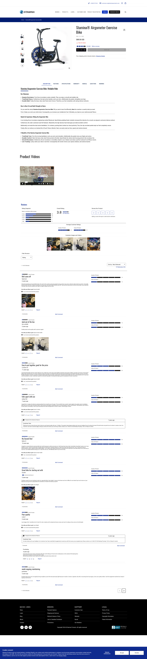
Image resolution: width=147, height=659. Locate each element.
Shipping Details (100, 56)
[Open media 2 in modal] (49, 48)
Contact (22, 622)
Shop (21, 610)
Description (46, 83)
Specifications (66, 83)
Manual (84, 83)
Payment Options (52, 610)
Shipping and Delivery (53, 613)
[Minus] (78, 50)
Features (56, 83)
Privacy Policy (62, 655)
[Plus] (84, 50)
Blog (21, 616)
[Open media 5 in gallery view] (22, 60)
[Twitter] (26, 627)
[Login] (122, 3)
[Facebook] (22, 627)
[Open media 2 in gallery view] (22, 42)
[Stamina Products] (27, 12)
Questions (93, 83)
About (21, 619)
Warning (101, 83)
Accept (122, 653)
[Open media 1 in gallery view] (22, 36)
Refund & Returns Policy (53, 616)
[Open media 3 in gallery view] (22, 48)
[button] (125, 3)
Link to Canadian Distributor (54, 619)
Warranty (76, 83)
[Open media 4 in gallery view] (22, 54)
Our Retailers (78, 622)
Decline (137, 653)
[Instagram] (30, 627)
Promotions (50, 622)
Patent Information (107, 619)
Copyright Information (108, 616)
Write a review (95, 46)
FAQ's (76, 613)
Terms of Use (105, 610)
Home (22, 19)
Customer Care (79, 610)
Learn (21, 613)
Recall (76, 619)
